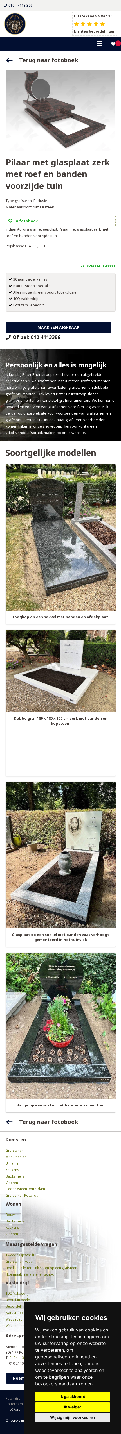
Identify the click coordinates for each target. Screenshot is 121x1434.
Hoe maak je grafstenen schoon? (31, 1274)
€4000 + (109, 266)
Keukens (12, 1169)
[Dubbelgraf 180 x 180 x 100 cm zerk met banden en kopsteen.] (61, 671)
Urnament (13, 1163)
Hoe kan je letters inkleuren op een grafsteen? (42, 1267)
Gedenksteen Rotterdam (25, 1189)
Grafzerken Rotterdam (23, 1195)
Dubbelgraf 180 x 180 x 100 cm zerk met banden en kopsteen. (60, 721)
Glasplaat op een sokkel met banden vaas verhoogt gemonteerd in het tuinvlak (60, 937)
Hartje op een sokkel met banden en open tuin (60, 1105)
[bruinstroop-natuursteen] (15, 24)
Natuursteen (43, 207)
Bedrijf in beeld (18, 1299)
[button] (99, 43)
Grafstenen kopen (20, 1261)
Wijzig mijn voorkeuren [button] (72, 1417)
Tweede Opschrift (20, 1255)
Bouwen (12, 1214)
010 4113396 (19, 1357)
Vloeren (12, 1182)
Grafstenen (15, 1150)
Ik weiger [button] (72, 1407)
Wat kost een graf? (20, 1325)
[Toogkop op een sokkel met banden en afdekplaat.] (61, 537)
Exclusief (41, 200)
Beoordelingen (17, 1306)
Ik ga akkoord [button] (73, 1396)
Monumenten (16, 1157)
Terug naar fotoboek (48, 60)
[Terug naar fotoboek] (12, 60)
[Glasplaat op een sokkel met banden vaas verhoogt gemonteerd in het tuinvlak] (61, 855)
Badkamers (15, 1176)
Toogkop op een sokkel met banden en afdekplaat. (60, 616)
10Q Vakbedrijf (18, 1293)
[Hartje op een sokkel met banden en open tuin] (61, 1026)
